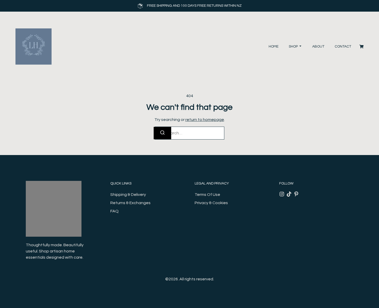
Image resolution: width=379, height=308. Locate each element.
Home (273, 46)
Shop (293, 46)
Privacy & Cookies (211, 203)
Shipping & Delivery (128, 194)
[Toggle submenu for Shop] (300, 46)
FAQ (114, 211)
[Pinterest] (296, 194)
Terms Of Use (207, 194)
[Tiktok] (289, 194)
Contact (343, 46)
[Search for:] (189, 133)
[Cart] (361, 46)
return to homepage (204, 120)
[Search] (162, 133)
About (318, 46)
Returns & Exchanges (130, 203)
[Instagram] (281, 194)
